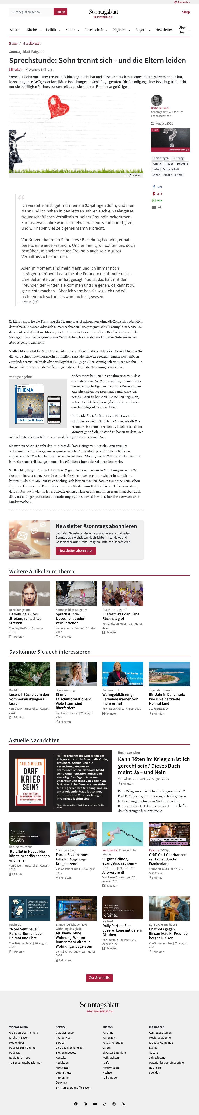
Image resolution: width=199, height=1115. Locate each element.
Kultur (70, 29)
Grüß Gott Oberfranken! (23, 1033)
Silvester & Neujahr (114, 1053)
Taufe (105, 1063)
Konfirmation (110, 1068)
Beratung (182, 164)
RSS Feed (155, 1068)
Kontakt (61, 1058)
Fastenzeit (108, 1038)
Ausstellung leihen (160, 1033)
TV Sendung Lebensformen (25, 1063)
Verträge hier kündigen (70, 1048)
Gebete (153, 1053)
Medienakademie (160, 1038)
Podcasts (14, 1053)
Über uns (61, 1083)
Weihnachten (110, 1058)
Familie (157, 164)
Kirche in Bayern (19, 1038)
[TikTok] (104, 1104)
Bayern (140, 29)
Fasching (107, 1033)
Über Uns (182, 30)
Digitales (119, 29)
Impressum (63, 1078)
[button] (15, 69)
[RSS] (123, 1104)
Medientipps (16, 1043)
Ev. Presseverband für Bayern (73, 1088)
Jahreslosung (157, 1058)
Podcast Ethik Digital (22, 1048)
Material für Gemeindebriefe (166, 1063)
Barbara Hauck (160, 108)
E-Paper (60, 1043)
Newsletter (164, 29)
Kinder (167, 175)
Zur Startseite (99, 977)
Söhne (156, 175)
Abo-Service (63, 1038)
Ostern (106, 1048)
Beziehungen (160, 158)
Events (153, 1048)
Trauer (169, 164)
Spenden (154, 1073)
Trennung (178, 158)
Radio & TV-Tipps (19, 1058)
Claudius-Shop (65, 1033)
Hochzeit (107, 1073)
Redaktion (62, 1063)
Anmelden (184, 2)
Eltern (178, 175)
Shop (186, 12)
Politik (51, 29)
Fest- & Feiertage (113, 1043)
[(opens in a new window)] (76, 1104)
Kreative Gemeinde (161, 1043)
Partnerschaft (170, 169)
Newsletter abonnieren (76, 550)
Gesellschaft (93, 29)
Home (13, 43)
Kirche (32, 29)
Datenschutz (63, 1073)
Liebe (155, 169)
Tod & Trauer (110, 1078)
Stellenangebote (66, 1053)
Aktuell (15, 29)
